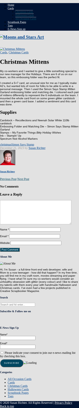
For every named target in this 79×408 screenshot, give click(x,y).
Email (4, 236)
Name (4, 229)
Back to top (7, 406)
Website (5, 242)
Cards (11, 8)
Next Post (23, 179)
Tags (10, 25)
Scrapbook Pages (17, 22)
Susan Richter (37, 148)
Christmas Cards (24, 11)
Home (11, 4)
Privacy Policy (63, 402)
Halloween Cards (24, 15)
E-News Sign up (17, 29)
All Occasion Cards (25, 18)
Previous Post (8, 179)
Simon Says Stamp (22, 144)
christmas (5, 144)
